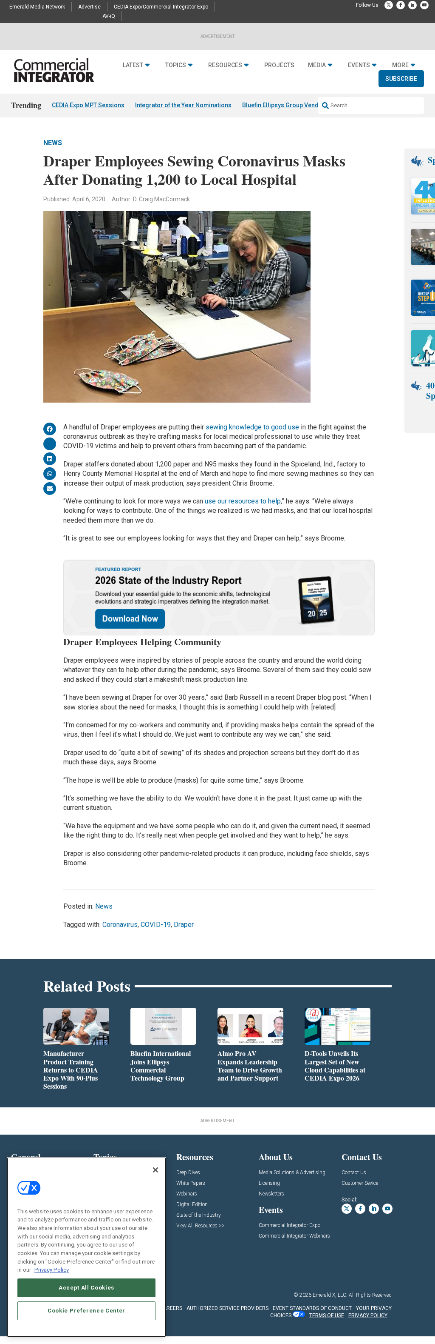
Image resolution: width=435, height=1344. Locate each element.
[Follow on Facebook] (400, 5)
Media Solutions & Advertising (292, 1172)
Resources (225, 65)
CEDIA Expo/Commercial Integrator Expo (161, 6)
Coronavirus (120, 925)
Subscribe (401, 78)
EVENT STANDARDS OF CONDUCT (312, 1308)
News (52, 143)
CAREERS (171, 1308)
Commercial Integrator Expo (289, 1225)
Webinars (186, 1194)
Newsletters (271, 1194)
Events (359, 65)
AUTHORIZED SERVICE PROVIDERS (227, 1308)
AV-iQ (108, 16)
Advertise (89, 6)
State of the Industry (198, 1215)
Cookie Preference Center (86, 1310)
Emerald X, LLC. (330, 1295)
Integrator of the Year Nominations (183, 105)
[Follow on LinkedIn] (412, 5)
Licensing (269, 1183)
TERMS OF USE (326, 1315)
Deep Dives (188, 1172)
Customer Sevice (360, 1183)
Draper (184, 925)
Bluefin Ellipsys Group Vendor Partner (294, 105)
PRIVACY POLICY (367, 1315)
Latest (133, 65)
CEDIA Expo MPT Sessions (88, 105)
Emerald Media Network (37, 6)
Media (317, 65)
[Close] (155, 1170)
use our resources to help (243, 501)
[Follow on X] (388, 5)
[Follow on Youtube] (424, 5)
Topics (175, 65)
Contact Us (354, 1172)
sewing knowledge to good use (252, 427)
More (400, 65)
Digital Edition (192, 1204)
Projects (279, 65)
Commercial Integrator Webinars (294, 1236)
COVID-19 (156, 925)
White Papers (190, 1183)
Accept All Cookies (86, 1287)
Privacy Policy (51, 1270)
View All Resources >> (200, 1226)
